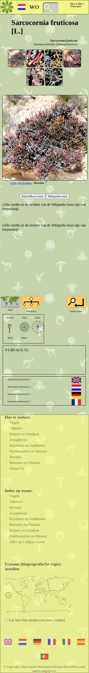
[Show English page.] (76, 380)
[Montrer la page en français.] (76, 402)
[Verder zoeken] (76, 302)
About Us (16, 468)
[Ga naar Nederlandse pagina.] (76, 388)
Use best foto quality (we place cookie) (36, 620)
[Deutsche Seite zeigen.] (76, 395)
